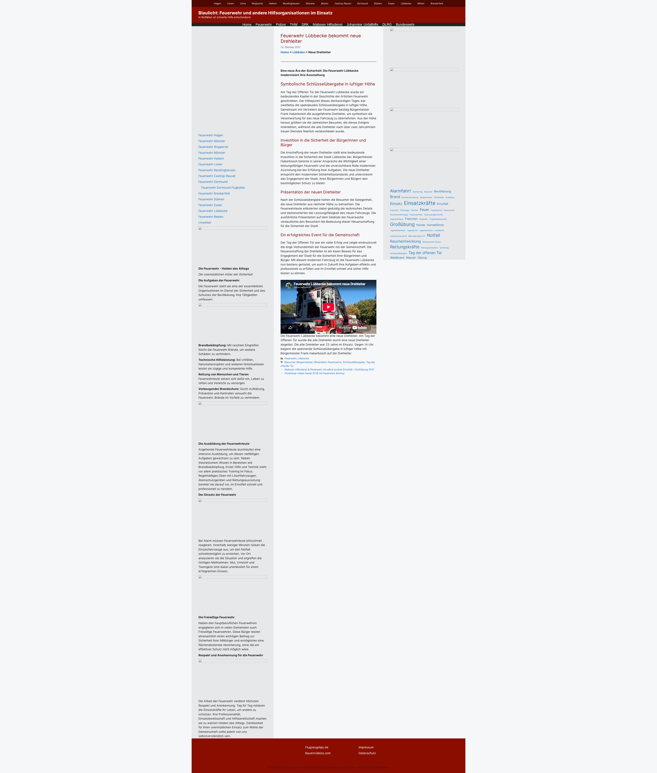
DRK (305, 24)
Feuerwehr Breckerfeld (214, 193)
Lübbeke (298, 52)
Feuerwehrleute (396, 219)
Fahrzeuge (404, 210)
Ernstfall (442, 204)
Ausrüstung (418, 192)
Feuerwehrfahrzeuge (399, 215)
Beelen (324, 3)
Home (247, 24)
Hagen (217, 3)
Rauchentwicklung (405, 241)
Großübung (402, 224)
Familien (414, 210)
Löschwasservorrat (398, 236)
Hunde (420, 225)
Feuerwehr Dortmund (213, 181)
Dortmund (362, 3)
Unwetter (204, 222)
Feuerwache (335, 362)
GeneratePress (380, 767)
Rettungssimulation (429, 248)
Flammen (411, 218)
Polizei (281, 24)
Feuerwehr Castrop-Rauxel (216, 176)
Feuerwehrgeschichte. (433, 215)
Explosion (394, 210)
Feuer (424, 209)
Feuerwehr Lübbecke (213, 211)
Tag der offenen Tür (425, 253)
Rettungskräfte (404, 246)
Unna (243, 3)
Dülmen (378, 3)
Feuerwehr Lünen (210, 164)
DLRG (387, 24)
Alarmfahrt (400, 190)
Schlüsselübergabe (354, 362)
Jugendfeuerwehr (397, 230)
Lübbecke (406, 3)
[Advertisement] (224, 79)
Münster (310, 3)
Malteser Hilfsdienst (328, 24)
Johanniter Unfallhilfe (362, 24)
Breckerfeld (437, 3)
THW (294, 24)
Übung (422, 257)
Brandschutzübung (410, 197)
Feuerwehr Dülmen (211, 199)
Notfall (433, 235)
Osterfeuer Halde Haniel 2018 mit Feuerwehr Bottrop (315, 373)
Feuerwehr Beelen (210, 216)
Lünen (230, 3)
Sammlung (444, 248)
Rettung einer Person (432, 242)
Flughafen (423, 219)
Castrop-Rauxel (343, 3)
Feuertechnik (436, 210)
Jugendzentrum (426, 230)
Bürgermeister (304, 362)
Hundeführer (435, 225)
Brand (395, 197)
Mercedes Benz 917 (416, 236)
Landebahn (439, 230)
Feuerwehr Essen (210, 205)
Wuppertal (257, 3)
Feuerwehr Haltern (211, 158)
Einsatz (396, 203)
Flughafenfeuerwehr (438, 219)
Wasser (411, 257)
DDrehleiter (320, 362)
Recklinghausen (291, 3)
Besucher (290, 362)
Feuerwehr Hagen (210, 135)
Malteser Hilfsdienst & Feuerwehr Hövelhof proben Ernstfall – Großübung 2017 (329, 369)
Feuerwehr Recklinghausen (216, 170)
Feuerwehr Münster (211, 141)
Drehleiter (450, 197)
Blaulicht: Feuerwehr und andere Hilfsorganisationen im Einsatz (265, 12)
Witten (420, 3)
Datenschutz (367, 753)
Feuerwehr (264, 24)
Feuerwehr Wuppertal (213, 147)
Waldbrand (397, 257)
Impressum (366, 747)
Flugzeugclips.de (316, 747)
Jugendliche (412, 230)
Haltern (273, 3)
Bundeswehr (405, 24)
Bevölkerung (442, 191)
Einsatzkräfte (419, 203)
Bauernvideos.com (318, 753)
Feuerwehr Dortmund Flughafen (223, 187)
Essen (391, 3)
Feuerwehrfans (416, 215)
